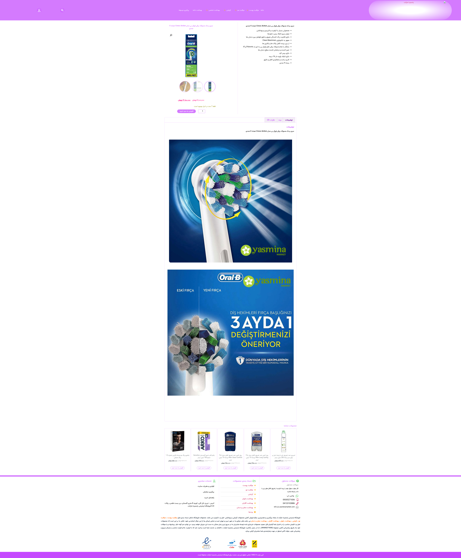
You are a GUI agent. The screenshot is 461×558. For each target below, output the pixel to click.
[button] (252, 10)
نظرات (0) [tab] (271, 120)
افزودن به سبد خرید (186, 111)
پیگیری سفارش (208, 492)
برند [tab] (279, 120)
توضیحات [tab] (289, 120)
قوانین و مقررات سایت (206, 486)
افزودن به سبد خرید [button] (283, 468)
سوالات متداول (292, 485)
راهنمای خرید (209, 497)
